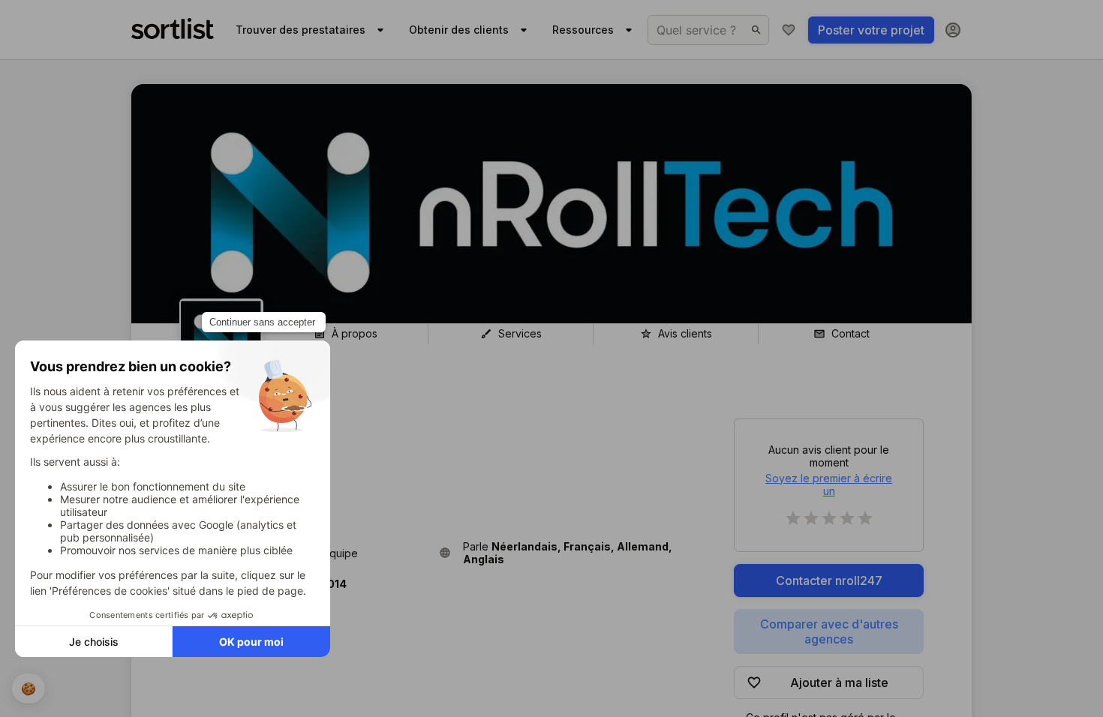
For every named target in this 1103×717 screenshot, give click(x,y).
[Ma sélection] (788, 30)
